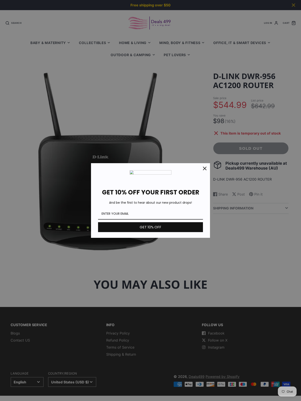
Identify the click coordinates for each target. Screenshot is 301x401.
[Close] (204, 168)
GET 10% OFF (150, 227)
